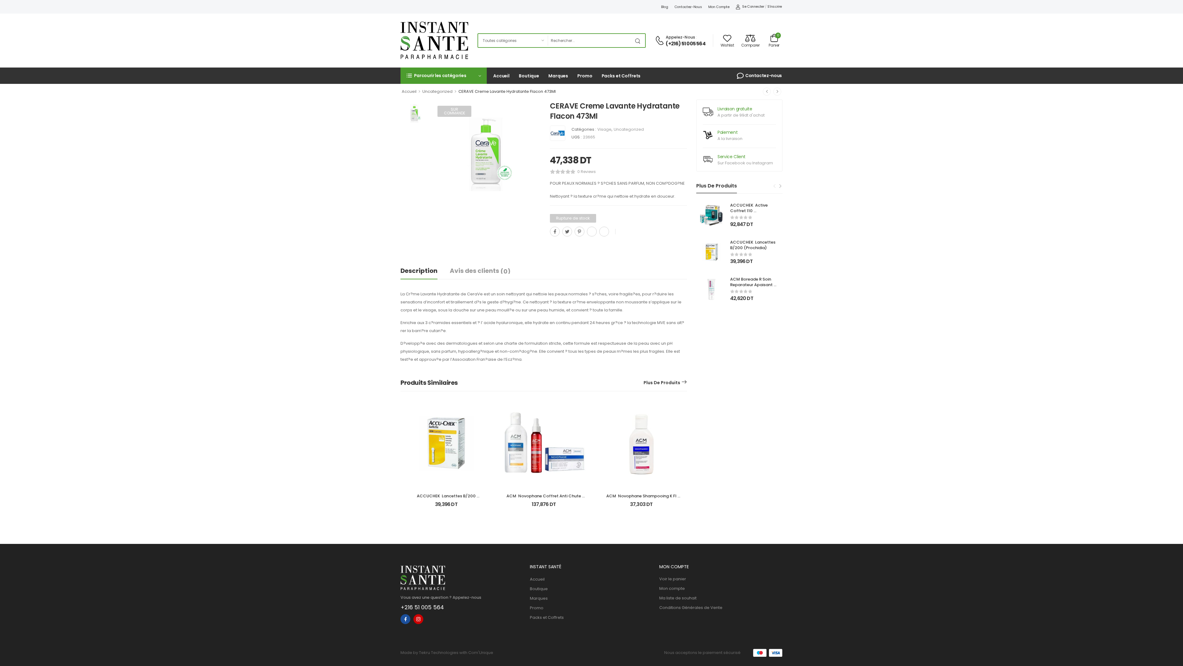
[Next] (780, 186)
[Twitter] (567, 231)
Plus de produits (662, 383)
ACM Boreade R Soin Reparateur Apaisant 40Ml (752, 284)
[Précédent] (767, 91)
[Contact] (660, 41)
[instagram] (418, 619)
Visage (604, 129)
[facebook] (405, 619)
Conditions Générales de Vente (690, 607)
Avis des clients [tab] (480, 271)
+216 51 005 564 (422, 607)
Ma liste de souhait (678, 598)
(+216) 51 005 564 (685, 43)
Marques (558, 76)
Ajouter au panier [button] (446, 507)
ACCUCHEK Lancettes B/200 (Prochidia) (753, 245)
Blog (664, 7)
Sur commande (454, 111)
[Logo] (434, 40)
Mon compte (719, 7)
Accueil (501, 76)
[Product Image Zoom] (530, 198)
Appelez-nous (680, 37)
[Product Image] (486, 154)
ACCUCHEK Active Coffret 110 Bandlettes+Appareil (751, 210)
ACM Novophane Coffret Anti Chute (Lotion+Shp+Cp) (544, 498)
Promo (584, 76)
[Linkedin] (604, 231)
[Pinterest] (579, 231)
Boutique (529, 76)
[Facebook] (555, 231)
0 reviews (586, 172)
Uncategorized (437, 91)
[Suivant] (777, 91)
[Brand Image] (557, 133)
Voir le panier (672, 579)
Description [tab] (418, 270)
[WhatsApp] (592, 231)
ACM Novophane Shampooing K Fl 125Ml (641, 498)
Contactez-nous (688, 7)
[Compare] (552, 245)
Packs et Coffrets (621, 76)
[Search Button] (639, 40)
